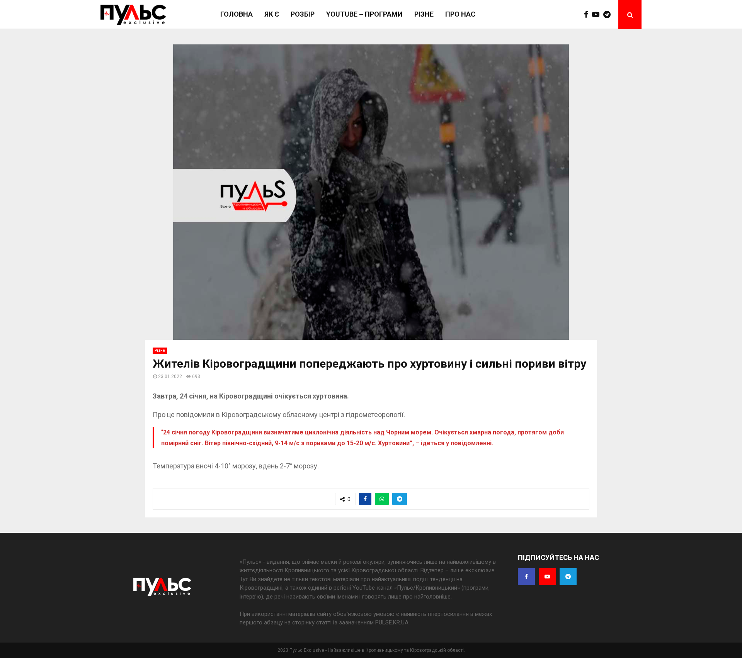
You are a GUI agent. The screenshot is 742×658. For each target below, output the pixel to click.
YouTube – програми (364, 14)
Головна (236, 14)
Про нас (460, 14)
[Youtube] (597, 14)
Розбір (303, 14)
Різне (424, 14)
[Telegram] (608, 14)
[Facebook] (588, 14)
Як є (271, 14)
